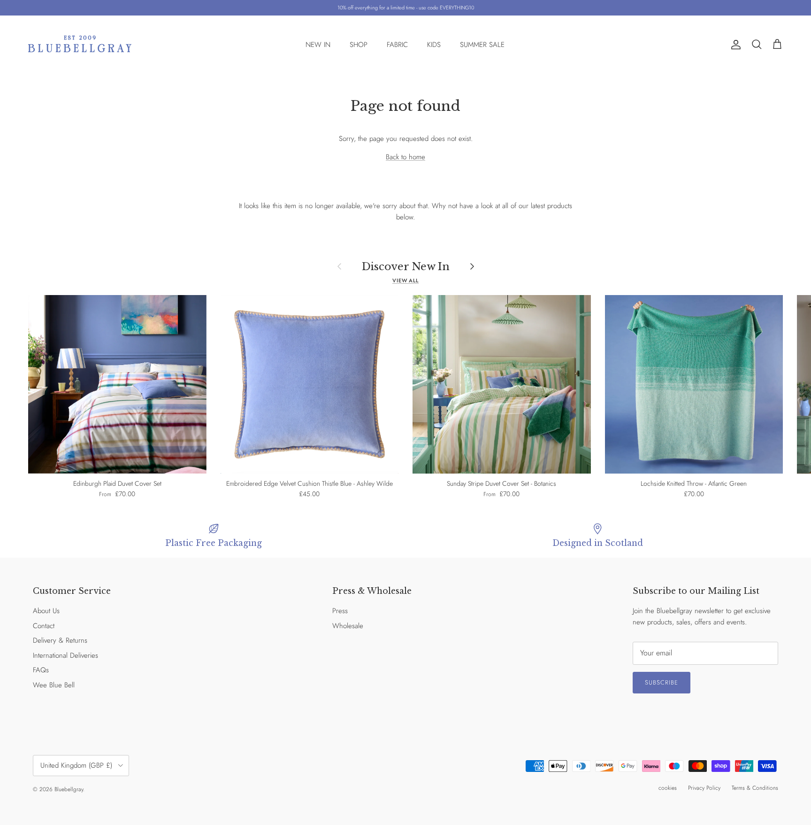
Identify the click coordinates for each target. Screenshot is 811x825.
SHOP (358, 44)
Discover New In (406, 266)
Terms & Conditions (755, 788)
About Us (46, 611)
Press (340, 611)
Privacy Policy (704, 788)
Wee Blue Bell (54, 685)
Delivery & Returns (60, 640)
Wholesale (347, 626)
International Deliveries (65, 655)
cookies (667, 788)
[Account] (734, 44)
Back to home (405, 157)
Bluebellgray (68, 789)
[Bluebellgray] (79, 45)
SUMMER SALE (482, 44)
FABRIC (397, 44)
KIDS (434, 44)
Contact (43, 626)
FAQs (41, 670)
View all (405, 280)
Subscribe (661, 682)
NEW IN (318, 44)
